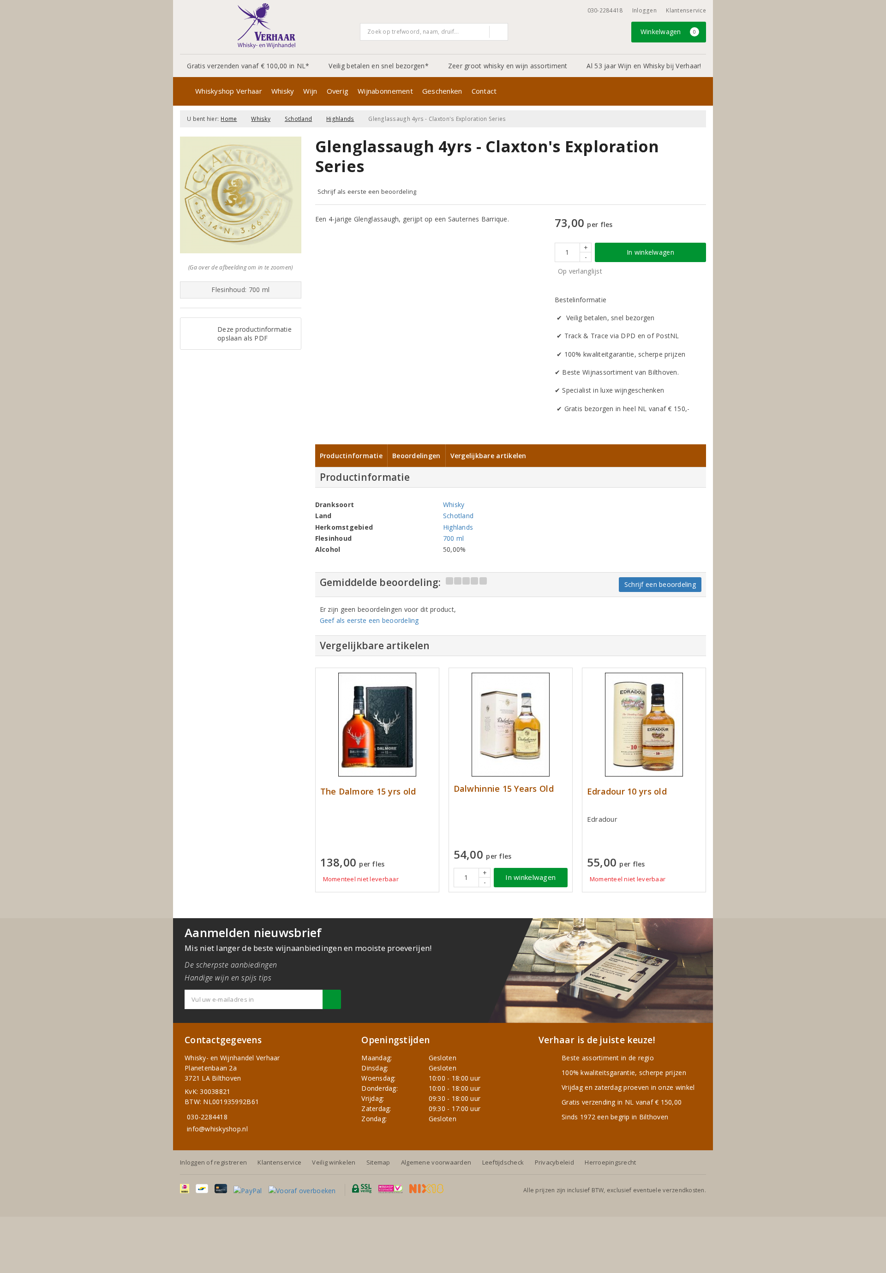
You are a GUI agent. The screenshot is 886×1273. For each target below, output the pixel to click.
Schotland (298, 119)
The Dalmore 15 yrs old (368, 791)
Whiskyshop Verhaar (228, 91)
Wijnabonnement (385, 91)
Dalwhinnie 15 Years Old (504, 788)
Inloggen (644, 10)
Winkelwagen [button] (668, 31)
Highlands (340, 119)
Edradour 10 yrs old (627, 791)
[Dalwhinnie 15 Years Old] (510, 725)
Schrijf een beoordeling (660, 584)
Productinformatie (351, 455)
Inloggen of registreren (213, 1162)
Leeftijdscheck (503, 1162)
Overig (338, 91)
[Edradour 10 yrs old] (644, 725)
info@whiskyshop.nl (217, 1128)
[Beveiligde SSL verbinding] (390, 1188)
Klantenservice (686, 10)
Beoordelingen (416, 455)
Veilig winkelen (333, 1162)
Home (229, 119)
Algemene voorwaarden (436, 1162)
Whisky (282, 91)
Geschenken (442, 91)
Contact (484, 91)
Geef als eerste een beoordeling (369, 620)
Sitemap (378, 1162)
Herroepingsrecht (610, 1162)
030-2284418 (605, 10)
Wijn (310, 91)
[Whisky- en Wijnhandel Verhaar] (267, 25)
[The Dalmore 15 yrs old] (377, 725)
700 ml (453, 538)
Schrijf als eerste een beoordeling (367, 191)
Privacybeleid (554, 1162)
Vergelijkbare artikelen (488, 455)
